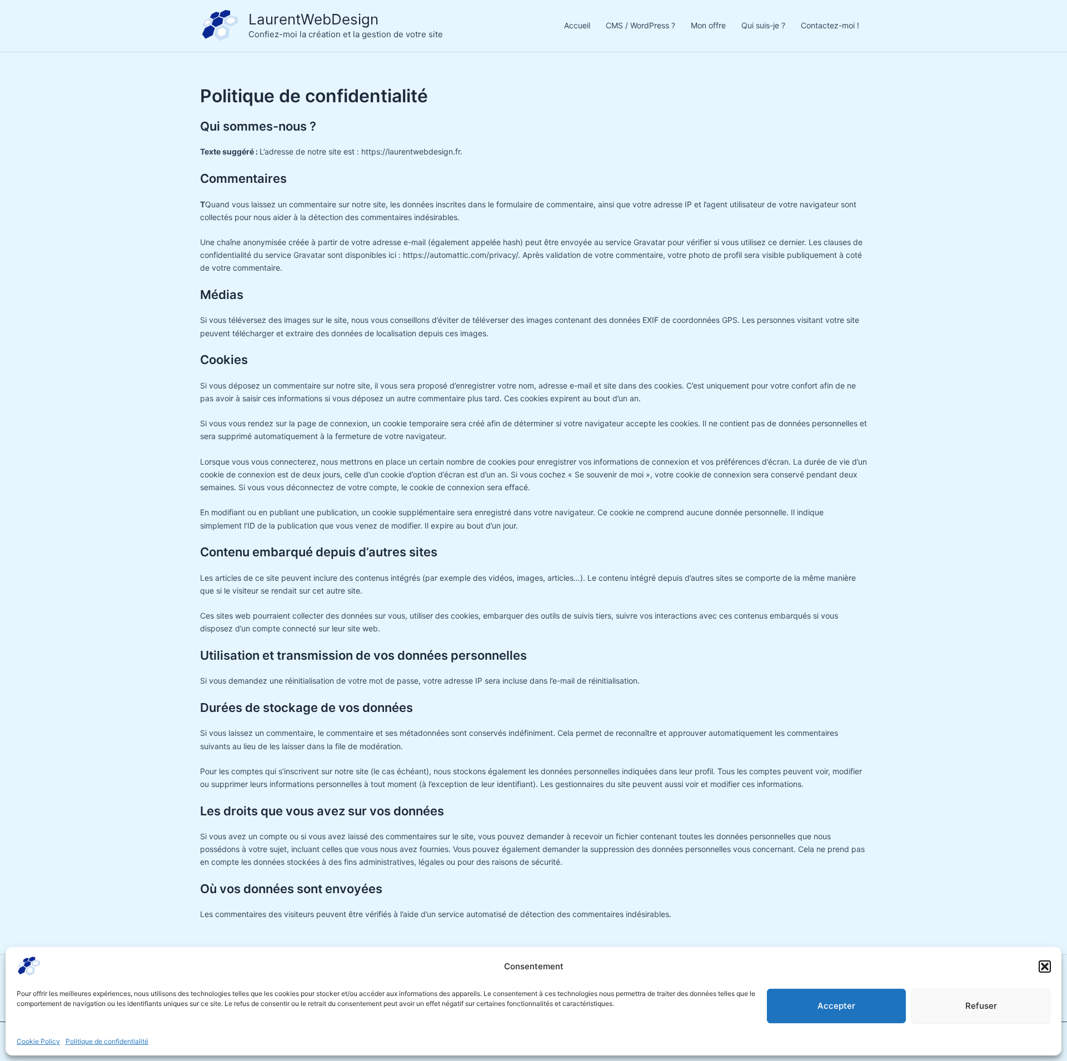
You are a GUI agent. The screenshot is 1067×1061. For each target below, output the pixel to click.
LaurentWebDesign (313, 19)
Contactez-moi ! (830, 25)
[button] (1044, 966)
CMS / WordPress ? (640, 25)
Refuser (981, 1005)
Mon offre (708, 25)
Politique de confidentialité (107, 1041)
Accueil (577, 25)
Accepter (836, 1005)
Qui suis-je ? (763, 25)
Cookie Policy (38, 1041)
